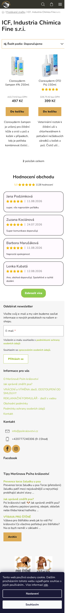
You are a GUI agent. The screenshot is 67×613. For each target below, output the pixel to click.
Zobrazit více (33, 293)
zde (46, 585)
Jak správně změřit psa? (17, 384)
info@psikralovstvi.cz (25, 431)
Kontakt (8, 414)
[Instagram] (16, 449)
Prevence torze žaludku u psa (22, 481)
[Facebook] (7, 449)
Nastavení (32, 594)
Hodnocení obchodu (33, 177)
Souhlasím (32, 604)
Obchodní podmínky (15, 403)
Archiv (12, 537)
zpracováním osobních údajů (34, 350)
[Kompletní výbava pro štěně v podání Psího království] (23, 565)
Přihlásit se (16, 359)
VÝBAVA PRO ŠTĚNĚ (17, 517)
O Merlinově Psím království (20, 379)
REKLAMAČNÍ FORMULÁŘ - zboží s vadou (29, 398)
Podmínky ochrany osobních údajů (24, 409)
